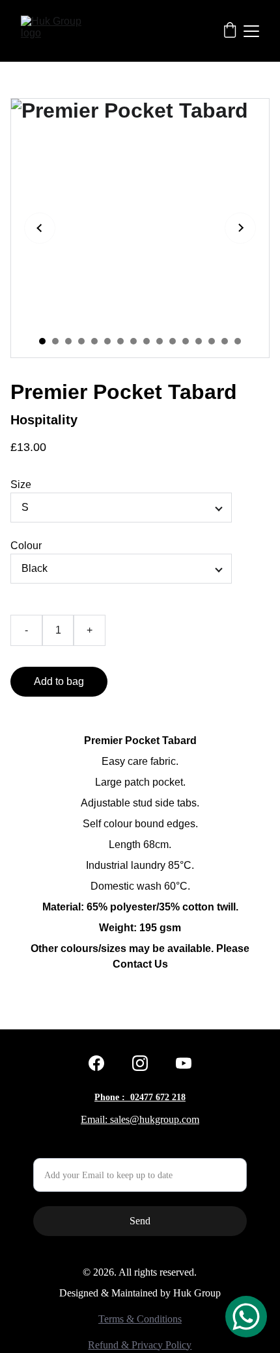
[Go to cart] (229, 31)
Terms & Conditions (140, 1318)
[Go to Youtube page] (183, 1063)
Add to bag (59, 681)
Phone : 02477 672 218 (140, 1097)
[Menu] (251, 31)
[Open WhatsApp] (246, 1316)
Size (20, 484)
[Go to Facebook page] (96, 1063)
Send (140, 1220)
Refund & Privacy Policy (139, 1344)
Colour (26, 545)
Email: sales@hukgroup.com (140, 1119)
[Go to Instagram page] (140, 1063)
